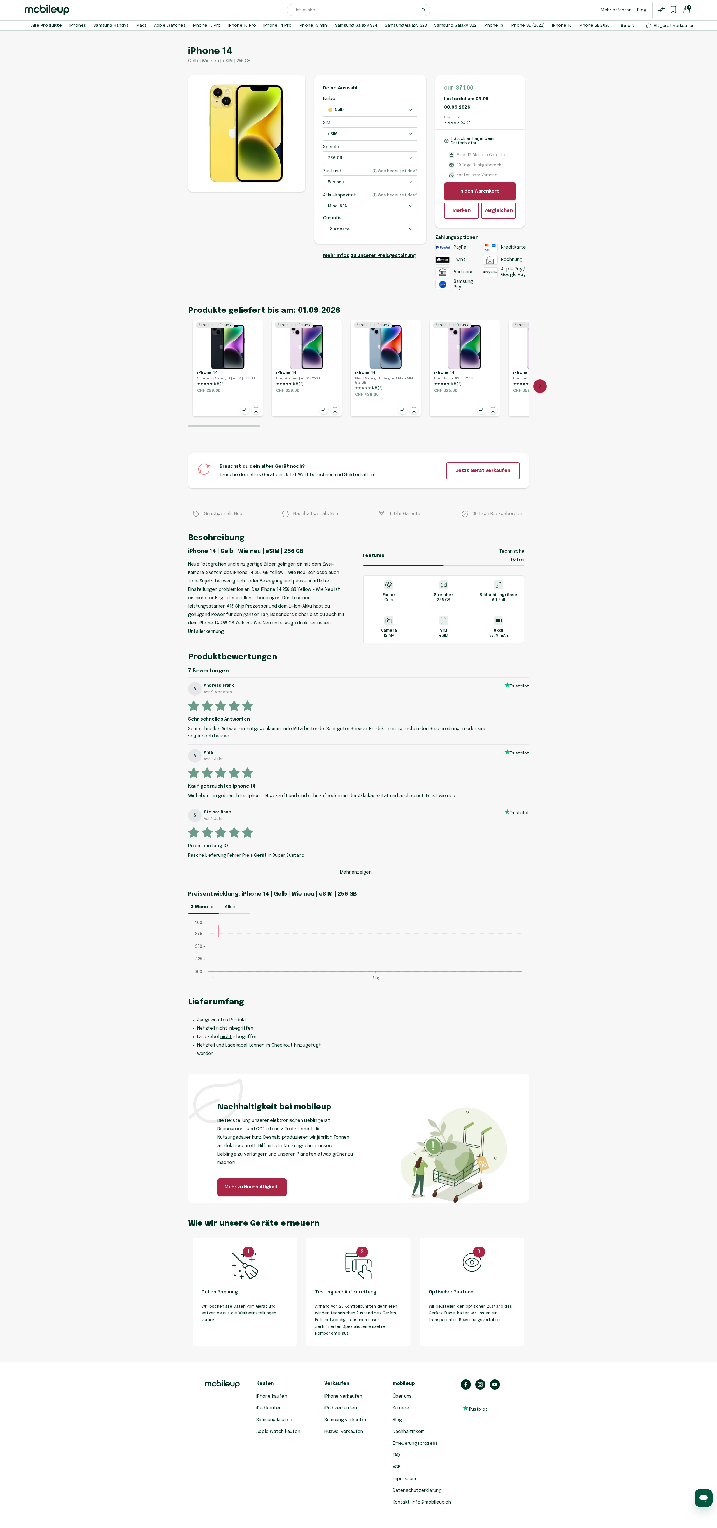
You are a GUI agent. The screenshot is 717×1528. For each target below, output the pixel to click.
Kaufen (265, 1383)
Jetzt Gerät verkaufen (483, 470)
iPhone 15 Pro (207, 25)
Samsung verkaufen (345, 1420)
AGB (397, 1467)
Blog (641, 10)
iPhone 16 (562, 25)
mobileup (404, 1383)
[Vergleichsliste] (661, 9)
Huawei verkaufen (343, 1431)
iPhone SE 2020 (594, 25)
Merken (462, 210)
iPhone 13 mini (313, 25)
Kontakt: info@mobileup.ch (422, 1502)
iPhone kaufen (271, 1396)
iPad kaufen (268, 1408)
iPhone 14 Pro (277, 25)
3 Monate (202, 907)
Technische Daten (511, 555)
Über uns (402, 1396)
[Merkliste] (673, 9)
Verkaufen (336, 1383)
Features (374, 555)
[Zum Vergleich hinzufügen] (244, 409)
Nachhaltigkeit (408, 1431)
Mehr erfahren (616, 10)
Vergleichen (498, 210)
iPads (141, 25)
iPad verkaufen (340, 1408)
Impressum (404, 1478)
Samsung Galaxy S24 (356, 25)
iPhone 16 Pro (242, 25)
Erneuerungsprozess (415, 1443)
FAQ (396, 1455)
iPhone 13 (493, 25)
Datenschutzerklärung (417, 1490)
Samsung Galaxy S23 (406, 25)
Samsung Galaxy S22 (455, 25)
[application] (358, 953)
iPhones (77, 25)
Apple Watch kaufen (278, 1431)
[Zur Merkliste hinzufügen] (256, 409)
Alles (230, 907)
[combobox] (358, 10)
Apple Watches (170, 25)
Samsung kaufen (274, 1420)
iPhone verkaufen (343, 1396)
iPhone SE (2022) (528, 25)
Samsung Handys (111, 25)
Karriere (401, 1408)
